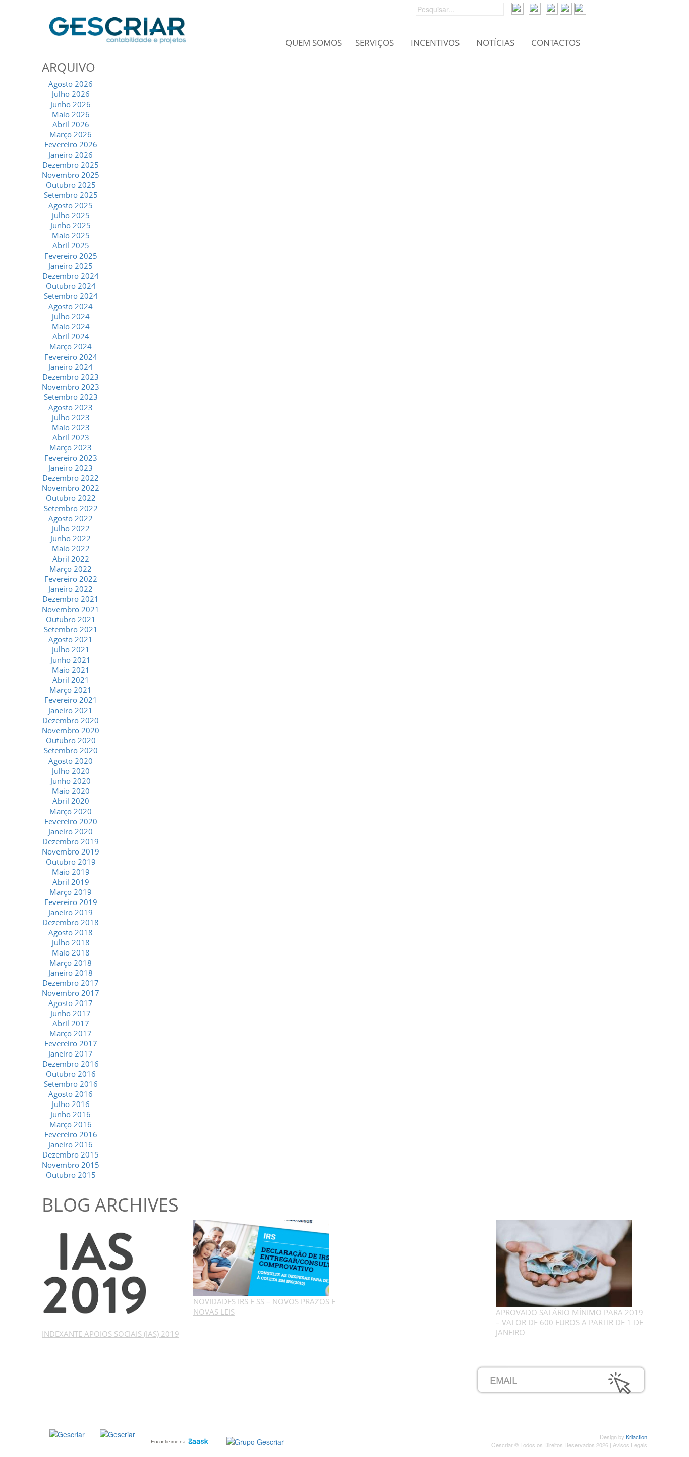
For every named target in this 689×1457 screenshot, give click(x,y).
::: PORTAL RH (299, 1370)
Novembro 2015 (70, 1165)
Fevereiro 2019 (70, 902)
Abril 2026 (70, 124)
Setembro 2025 (71, 195)
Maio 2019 (71, 872)
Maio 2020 (71, 791)
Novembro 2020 (70, 730)
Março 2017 (70, 1033)
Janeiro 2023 (70, 468)
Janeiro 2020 (70, 831)
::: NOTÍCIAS (94, 1403)
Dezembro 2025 (70, 165)
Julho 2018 (71, 942)
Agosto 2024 (70, 306)
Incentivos (435, 43)
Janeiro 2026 (70, 154)
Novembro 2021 (70, 609)
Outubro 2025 (71, 185)
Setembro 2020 (71, 750)
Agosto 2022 (70, 518)
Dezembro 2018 (70, 922)
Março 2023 (70, 447)
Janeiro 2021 (70, 710)
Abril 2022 (70, 559)
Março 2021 (70, 690)
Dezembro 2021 (70, 599)
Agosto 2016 (70, 1094)
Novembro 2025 (70, 175)
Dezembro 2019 (70, 841)
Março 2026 (70, 134)
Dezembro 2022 (70, 478)
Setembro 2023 (71, 397)
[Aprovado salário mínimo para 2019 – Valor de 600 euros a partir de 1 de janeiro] (564, 1263)
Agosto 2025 (70, 205)
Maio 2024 (71, 326)
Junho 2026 (70, 104)
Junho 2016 (70, 1114)
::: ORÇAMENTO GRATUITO (323, 1392)
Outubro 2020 (71, 740)
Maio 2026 (71, 114)
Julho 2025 (71, 215)
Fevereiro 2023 (70, 458)
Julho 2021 (71, 649)
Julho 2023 (71, 417)
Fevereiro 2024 (70, 356)
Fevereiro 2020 (70, 821)
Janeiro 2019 (70, 912)
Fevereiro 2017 (70, 1043)
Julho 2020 (71, 771)
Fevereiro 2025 (70, 255)
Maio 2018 (71, 952)
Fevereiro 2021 (70, 700)
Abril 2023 (70, 437)
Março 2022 (70, 569)
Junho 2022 (70, 538)
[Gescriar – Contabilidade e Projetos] (117, 28)
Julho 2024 (71, 316)
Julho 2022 (71, 528)
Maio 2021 (71, 670)
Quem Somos (313, 43)
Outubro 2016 (71, 1074)
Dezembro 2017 (70, 983)
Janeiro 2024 (70, 367)
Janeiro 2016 (70, 1144)
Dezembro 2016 (70, 1064)
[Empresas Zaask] (178, 1439)
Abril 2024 (70, 336)
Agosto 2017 (70, 1003)
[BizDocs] (535, 8)
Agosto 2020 (70, 761)
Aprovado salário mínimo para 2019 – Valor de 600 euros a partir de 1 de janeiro (569, 1322)
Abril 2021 (70, 680)
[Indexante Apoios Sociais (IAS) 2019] (96, 1274)
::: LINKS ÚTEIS (301, 1403)
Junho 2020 (70, 781)
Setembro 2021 (71, 629)
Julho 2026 (71, 94)
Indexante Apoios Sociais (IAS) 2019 (110, 1334)
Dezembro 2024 (70, 276)
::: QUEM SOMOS (103, 1370)
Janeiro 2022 (70, 589)
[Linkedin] (580, 8)
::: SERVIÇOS (95, 1381)
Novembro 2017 (70, 993)
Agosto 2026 (70, 84)
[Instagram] (566, 8)
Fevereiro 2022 (70, 579)
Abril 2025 (70, 245)
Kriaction (636, 1437)
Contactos (555, 43)
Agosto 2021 (70, 639)
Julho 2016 (71, 1104)
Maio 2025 (71, 235)
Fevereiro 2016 (70, 1134)
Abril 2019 (70, 882)
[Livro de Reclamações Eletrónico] (255, 1440)
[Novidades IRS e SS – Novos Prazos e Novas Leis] (261, 1257)
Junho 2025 (70, 225)
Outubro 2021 (71, 619)
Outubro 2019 (71, 862)
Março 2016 (70, 1124)
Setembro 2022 (71, 508)
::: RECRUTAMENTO (310, 1381)
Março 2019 (70, 892)
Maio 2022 (71, 548)
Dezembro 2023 (70, 377)
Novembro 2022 (70, 488)
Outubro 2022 (71, 498)
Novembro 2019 (70, 851)
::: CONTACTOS (99, 1414)
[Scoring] (117, 1433)
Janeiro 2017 (70, 1053)
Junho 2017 (70, 1013)
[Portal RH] (517, 8)
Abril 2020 (70, 801)
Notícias (495, 43)
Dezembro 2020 (70, 720)
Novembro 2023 (70, 387)
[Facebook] (552, 8)
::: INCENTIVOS (99, 1392)
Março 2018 (70, 963)
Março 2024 (70, 346)
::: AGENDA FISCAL (308, 1414)
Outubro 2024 (71, 286)
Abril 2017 (70, 1023)
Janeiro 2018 (70, 973)
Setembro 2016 (71, 1084)
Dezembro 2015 (70, 1154)
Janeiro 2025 (70, 266)
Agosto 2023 (70, 407)
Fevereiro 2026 (70, 144)
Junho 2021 (70, 660)
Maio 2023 (71, 427)
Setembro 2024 (71, 296)
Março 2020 (70, 811)
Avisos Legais (630, 1445)
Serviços (374, 43)
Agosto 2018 (70, 932)
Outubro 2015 (71, 1175)
